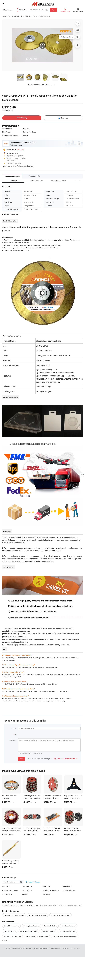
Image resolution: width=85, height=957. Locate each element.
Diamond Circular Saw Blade (41, 16)
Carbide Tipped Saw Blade (37, 915)
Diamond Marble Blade (67, 931)
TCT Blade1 (26, 890)
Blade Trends (43, 936)
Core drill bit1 (46, 886)
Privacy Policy (75, 948)
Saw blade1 (26, 886)
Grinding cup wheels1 (49, 890)
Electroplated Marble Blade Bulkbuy (65, 936)
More (4, 940)
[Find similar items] (77, 38)
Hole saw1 (66, 886)
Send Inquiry (22, 118)
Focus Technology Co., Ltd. (28, 948)
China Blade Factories (11, 926)
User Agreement (55, 948)
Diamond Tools (25, 16)
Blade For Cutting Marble (28, 931)
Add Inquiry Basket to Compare (43, 84)
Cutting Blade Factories (32, 926)
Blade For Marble (10, 931)
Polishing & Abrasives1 (10, 890)
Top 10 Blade (30, 936)
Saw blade (46, 894)
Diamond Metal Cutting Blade (14, 915)
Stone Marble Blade (48, 931)
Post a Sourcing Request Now (65, 759)
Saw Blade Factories (68, 926)
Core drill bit (6, 894)
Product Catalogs (33, 882)
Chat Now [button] (64, 118)
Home (4, 16)
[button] (75, 180)
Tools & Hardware (13, 16)
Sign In (5, 166)
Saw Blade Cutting (50, 926)
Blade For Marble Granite (12, 936)
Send (21, 759)
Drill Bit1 (5, 886)
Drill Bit (24, 894)
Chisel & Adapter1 (69, 890)
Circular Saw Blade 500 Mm (60, 915)
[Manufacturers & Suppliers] (42, 4)
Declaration (65, 948)
